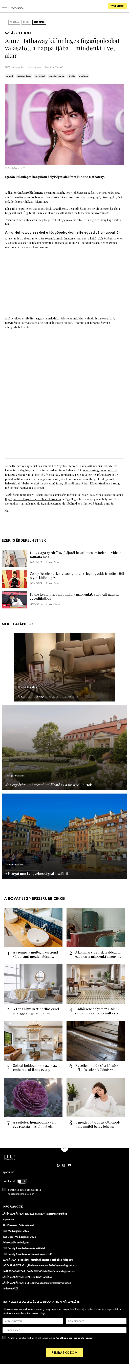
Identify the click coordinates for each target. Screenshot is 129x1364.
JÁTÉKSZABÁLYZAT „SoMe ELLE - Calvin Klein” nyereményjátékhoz (39, 1271)
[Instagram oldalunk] (63, 1165)
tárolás (71, 76)
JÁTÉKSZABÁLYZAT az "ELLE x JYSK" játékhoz (27, 1277)
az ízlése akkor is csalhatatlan (55, 213)
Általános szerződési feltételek (19, 1225)
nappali (9, 76)
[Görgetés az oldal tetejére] (64, 1148)
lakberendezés (24, 76)
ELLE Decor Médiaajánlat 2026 (19, 1237)
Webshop (117, 6)
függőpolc (83, 76)
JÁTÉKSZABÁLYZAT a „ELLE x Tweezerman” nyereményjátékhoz (37, 1283)
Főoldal (14, 22)
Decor (26, 22)
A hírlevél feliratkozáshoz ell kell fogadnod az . (50, 1338)
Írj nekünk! (8, 1172)
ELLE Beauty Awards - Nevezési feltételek (24, 1248)
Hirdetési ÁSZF (10, 1288)
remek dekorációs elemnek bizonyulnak (69, 318)
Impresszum (8, 1219)
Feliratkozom (64, 1352)
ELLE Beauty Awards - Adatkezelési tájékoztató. (28, 1254)
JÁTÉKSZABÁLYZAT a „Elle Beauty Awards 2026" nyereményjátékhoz (40, 1265)
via (6, 510)
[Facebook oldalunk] (58, 1165)
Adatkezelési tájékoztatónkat (74, 1338)
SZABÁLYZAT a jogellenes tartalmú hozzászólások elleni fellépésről (38, 1260)
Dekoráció (40, 76)
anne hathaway (56, 76)
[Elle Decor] (17, 6)
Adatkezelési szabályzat (16, 1242)
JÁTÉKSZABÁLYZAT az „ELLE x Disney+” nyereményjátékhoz (35, 1214)
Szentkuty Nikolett (54, 67)
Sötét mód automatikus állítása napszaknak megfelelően (24, 1192)
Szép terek (39, 22)
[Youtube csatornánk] (69, 1165)
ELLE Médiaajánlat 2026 (16, 1231)
